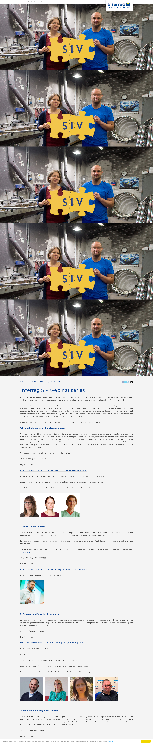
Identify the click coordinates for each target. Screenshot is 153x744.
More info (110, 741)
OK (146, 741)
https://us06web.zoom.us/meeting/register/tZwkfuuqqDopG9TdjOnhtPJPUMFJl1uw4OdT (53, 470)
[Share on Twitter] (125, 382)
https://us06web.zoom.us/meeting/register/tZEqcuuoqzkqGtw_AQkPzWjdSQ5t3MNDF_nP (53, 643)
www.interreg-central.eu (29, 382)
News (59, 382)
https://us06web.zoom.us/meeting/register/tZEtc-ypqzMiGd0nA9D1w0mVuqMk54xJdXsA (53, 569)
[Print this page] (131, 382)
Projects (49, 382)
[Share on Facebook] (123, 382)
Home (42, 382)
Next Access (25, 552)
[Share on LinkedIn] (128, 382)
